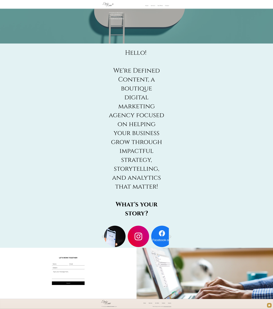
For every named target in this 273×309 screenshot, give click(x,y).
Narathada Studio (167, 306)
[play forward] (170, 236)
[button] (153, 6)
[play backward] (103, 236)
